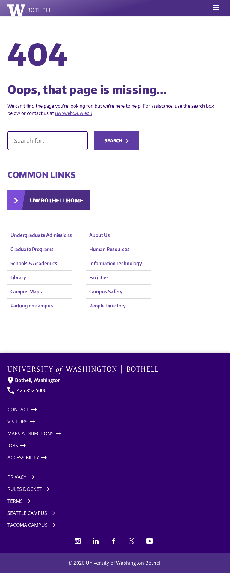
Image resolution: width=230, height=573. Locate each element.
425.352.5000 (31, 390)
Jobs (12, 445)
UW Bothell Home (56, 200)
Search (113, 140)
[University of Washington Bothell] (29, 10)
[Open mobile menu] (216, 8)
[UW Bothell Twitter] (131, 540)
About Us (99, 235)
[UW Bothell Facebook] (113, 540)
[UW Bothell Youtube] (149, 540)
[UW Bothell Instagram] (77, 540)
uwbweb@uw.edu (73, 113)
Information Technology (115, 263)
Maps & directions (30, 433)
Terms (15, 501)
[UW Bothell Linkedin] (95, 540)
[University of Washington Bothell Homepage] (115, 369)
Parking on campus (31, 306)
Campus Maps (26, 292)
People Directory (107, 306)
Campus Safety (105, 292)
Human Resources (109, 249)
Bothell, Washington (38, 380)
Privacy (16, 477)
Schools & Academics (33, 263)
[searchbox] (47, 140)
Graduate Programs (32, 249)
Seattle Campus (27, 513)
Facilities (99, 277)
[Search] (47, 140)
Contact (18, 409)
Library (18, 277)
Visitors (17, 421)
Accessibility (23, 457)
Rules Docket (24, 489)
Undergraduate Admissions (41, 235)
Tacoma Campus (27, 525)
